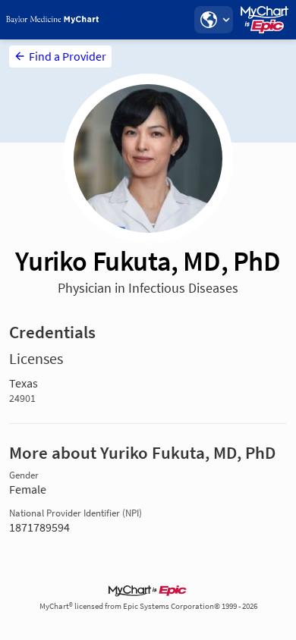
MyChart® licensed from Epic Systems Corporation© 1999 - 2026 (148, 606)
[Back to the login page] (52, 19)
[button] (213, 19)
